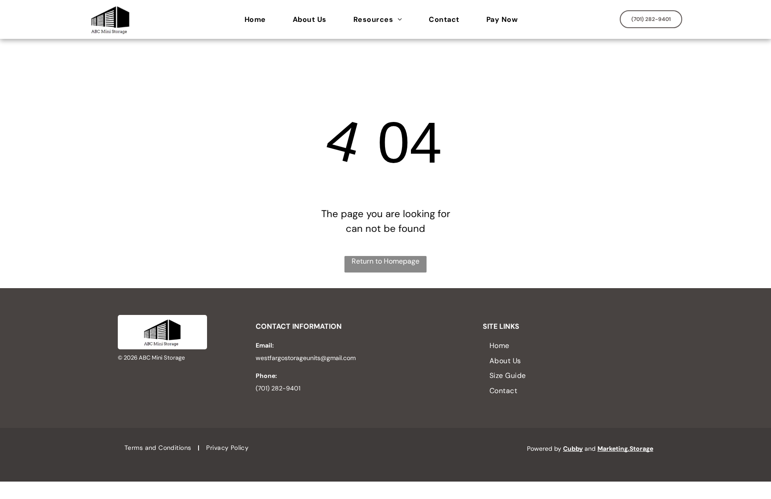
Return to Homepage (385, 261)
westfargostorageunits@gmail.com (306, 358)
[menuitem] (260, 19)
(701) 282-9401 (278, 388)
